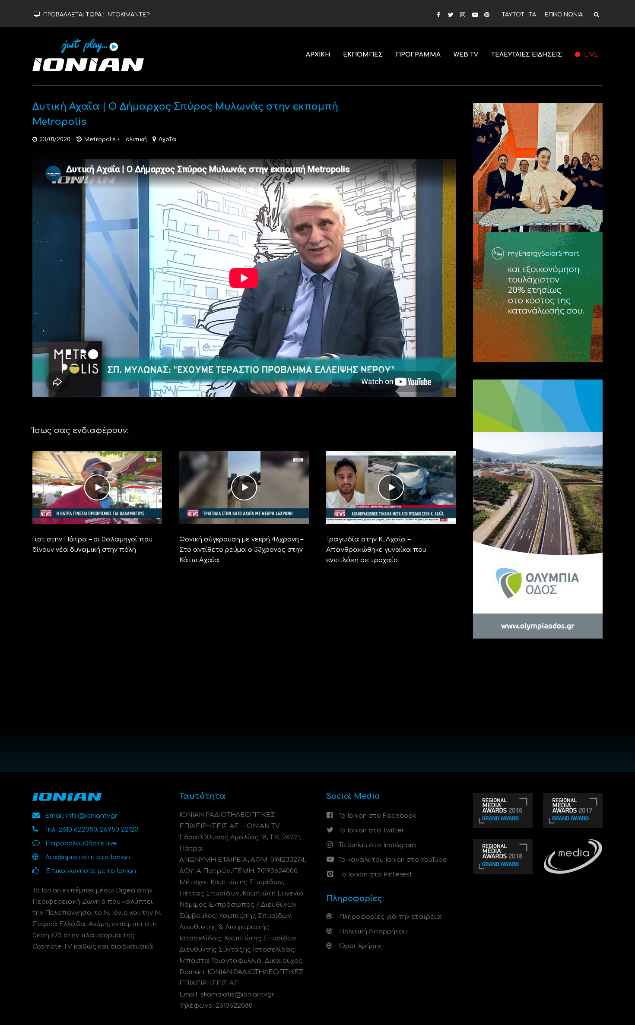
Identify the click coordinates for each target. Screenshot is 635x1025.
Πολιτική (134, 139)
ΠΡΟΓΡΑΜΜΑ (418, 54)
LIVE (590, 54)
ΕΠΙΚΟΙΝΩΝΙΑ (564, 15)
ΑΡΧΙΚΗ (318, 54)
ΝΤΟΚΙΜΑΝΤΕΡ (128, 15)
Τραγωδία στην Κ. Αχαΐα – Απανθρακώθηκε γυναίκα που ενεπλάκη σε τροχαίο (376, 550)
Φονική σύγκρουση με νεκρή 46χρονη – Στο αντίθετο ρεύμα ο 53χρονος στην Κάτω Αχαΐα (241, 550)
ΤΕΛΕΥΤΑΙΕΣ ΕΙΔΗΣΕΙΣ (526, 54)
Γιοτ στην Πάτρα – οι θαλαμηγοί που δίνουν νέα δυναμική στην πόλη (92, 545)
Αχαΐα (167, 139)
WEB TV (466, 54)
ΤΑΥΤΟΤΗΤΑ (519, 15)
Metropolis (100, 139)
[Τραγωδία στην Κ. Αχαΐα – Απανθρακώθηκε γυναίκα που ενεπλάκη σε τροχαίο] (391, 487)
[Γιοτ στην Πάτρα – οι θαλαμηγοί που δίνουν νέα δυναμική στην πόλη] (97, 487)
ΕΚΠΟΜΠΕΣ (363, 54)
